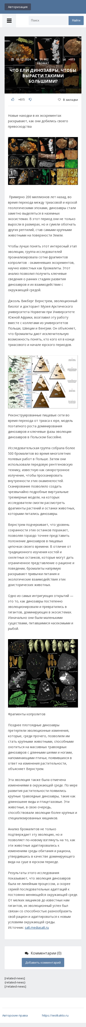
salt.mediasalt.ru (37, 927)
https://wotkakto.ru (55, 1015)
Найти (76, 20)
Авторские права (15, 1015)
